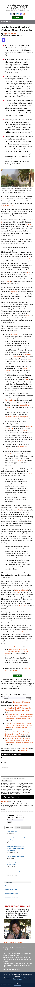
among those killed (7, 205)
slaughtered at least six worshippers (16, 416)
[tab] (10, 827)
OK (18, 983)
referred (19, 510)
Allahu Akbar (22, 606)
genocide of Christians (21, 632)
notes (28, 272)
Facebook (16, 670)
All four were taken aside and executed (18, 355)
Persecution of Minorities (21, 702)
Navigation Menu (7, 22)
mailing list (23, 750)
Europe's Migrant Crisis (11, 893)
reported (28, 224)
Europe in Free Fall (12, 831)
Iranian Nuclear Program (11, 889)
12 (18, 239)
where (30, 359)
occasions (8, 281)
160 (22, 241)
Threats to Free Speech (11, 901)
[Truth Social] (3, 41)
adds (27, 315)
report (28, 259)
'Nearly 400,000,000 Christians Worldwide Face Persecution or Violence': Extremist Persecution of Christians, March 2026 (19, 716)
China (6, 885)
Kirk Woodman (19, 460)
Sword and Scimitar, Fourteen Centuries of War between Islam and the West (16, 651)
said (27, 379)
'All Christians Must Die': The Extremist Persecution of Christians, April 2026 (18, 709)
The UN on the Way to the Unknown (15, 856)
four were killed (10, 400)
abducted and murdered (12, 454)
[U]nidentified (15, 334)
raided (3, 199)
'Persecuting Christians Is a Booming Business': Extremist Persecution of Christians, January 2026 (17, 734)
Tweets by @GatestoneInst (13, 942)
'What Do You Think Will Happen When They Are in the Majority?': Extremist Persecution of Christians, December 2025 (19, 740)
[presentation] (10, 827)
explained (14, 291)
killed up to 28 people (21, 590)
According (23, 430)
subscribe (25, 748)
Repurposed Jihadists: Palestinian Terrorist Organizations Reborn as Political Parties (15, 848)
